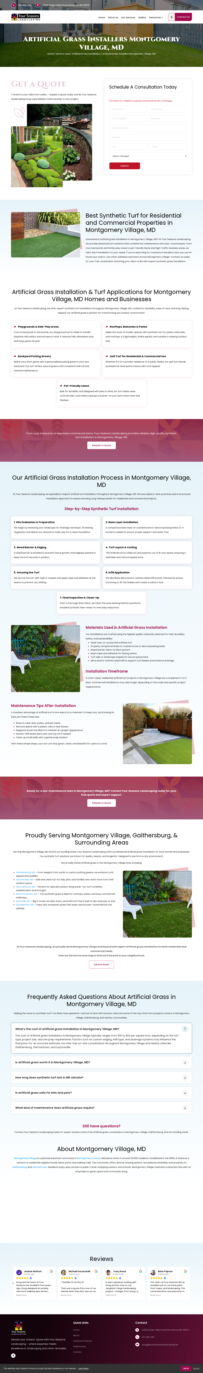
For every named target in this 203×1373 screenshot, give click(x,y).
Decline (196, 1368)
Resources (155, 17)
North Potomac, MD (26, 894)
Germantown (39, 1167)
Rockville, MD (23, 901)
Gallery (142, 17)
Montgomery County (88, 1158)
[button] (190, 1283)
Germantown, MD (25, 886)
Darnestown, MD (25, 904)
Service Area (63, 53)
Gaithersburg (19, 1167)
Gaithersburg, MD (25, 872)
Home (101, 17)
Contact (77, 1351)
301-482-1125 (24, 5)
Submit (124, 165)
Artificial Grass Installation (86, 53)
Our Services (128, 17)
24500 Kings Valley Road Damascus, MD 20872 (65, 5)
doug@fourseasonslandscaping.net (160, 1344)
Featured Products (82, 1340)
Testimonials (79, 1346)
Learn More (83, 1368)
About (76, 1335)
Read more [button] (21, 1295)
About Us (113, 17)
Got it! (186, 1368)
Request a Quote (101, 445)
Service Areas (101, 964)
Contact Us (183, 17)
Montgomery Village (25, 1158)
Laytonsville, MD (24, 879)
